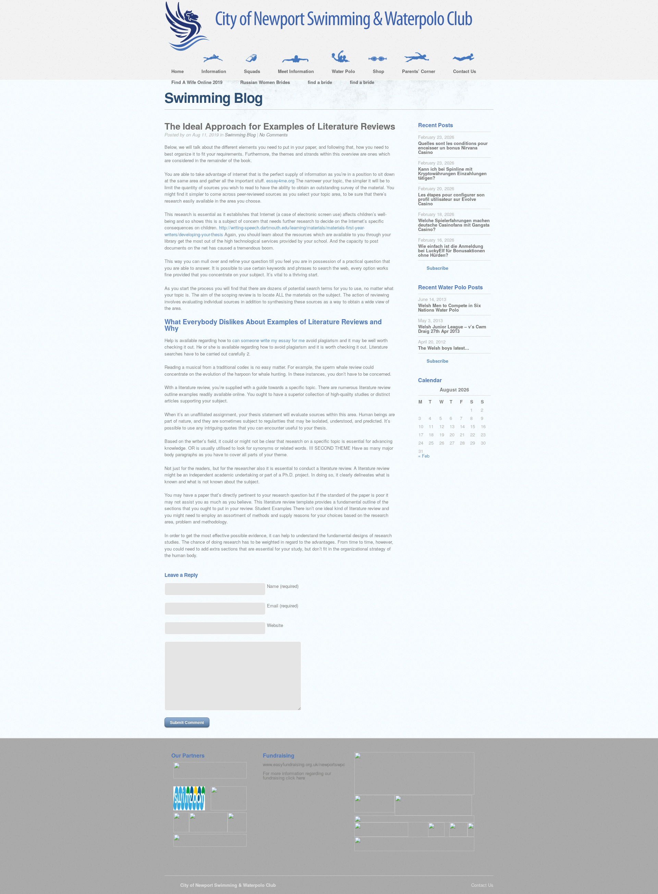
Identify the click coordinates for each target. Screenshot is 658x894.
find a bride (320, 82)
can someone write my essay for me (268, 340)
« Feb (423, 455)
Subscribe (437, 268)
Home (177, 71)
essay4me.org (280, 180)
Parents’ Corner (415, 72)
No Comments (273, 134)
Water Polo (340, 72)
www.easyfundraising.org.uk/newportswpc (304, 764)
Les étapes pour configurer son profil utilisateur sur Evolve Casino (451, 199)
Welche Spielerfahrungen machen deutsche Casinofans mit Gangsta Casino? (454, 224)
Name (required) (282, 586)
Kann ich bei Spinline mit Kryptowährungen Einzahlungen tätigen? (452, 173)
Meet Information (292, 72)
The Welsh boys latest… (443, 348)
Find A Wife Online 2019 (196, 82)
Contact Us (461, 72)
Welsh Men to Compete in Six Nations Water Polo (449, 307)
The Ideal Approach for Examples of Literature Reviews (279, 126)
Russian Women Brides (265, 82)
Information (210, 72)
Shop (375, 72)
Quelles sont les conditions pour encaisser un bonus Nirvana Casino (453, 147)
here (300, 777)
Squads (248, 72)
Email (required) (282, 605)
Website (275, 625)
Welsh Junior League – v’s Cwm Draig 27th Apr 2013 (452, 328)
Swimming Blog (240, 134)
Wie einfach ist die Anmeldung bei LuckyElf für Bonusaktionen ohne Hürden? (451, 250)
